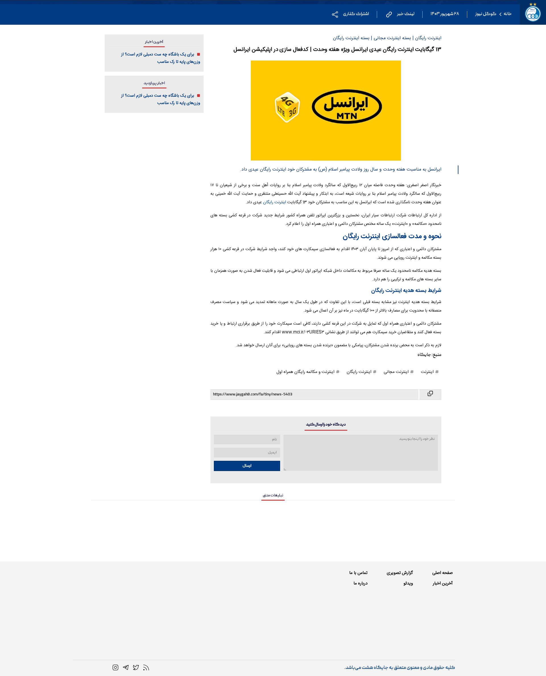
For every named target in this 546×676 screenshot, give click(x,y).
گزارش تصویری (400, 573)
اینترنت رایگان (274, 202)
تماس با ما (358, 573)
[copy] (429, 394)
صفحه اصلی (442, 573)
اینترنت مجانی (397, 372)
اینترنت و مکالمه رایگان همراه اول (306, 372)
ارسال (247, 466)
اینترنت (428, 372)
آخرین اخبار (443, 583)
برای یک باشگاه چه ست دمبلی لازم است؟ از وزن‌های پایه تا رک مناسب (160, 58)
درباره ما (360, 583)
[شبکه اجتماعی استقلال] (136, 668)
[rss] (146, 668)
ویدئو (408, 583)
